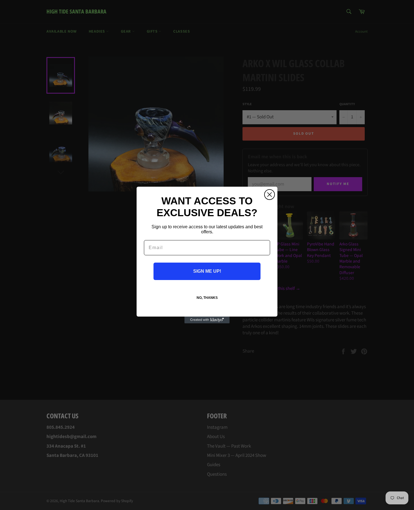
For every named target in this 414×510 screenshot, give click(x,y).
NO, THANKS (207, 298)
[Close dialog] (269, 194)
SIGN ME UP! (207, 271)
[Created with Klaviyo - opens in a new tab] (207, 320)
